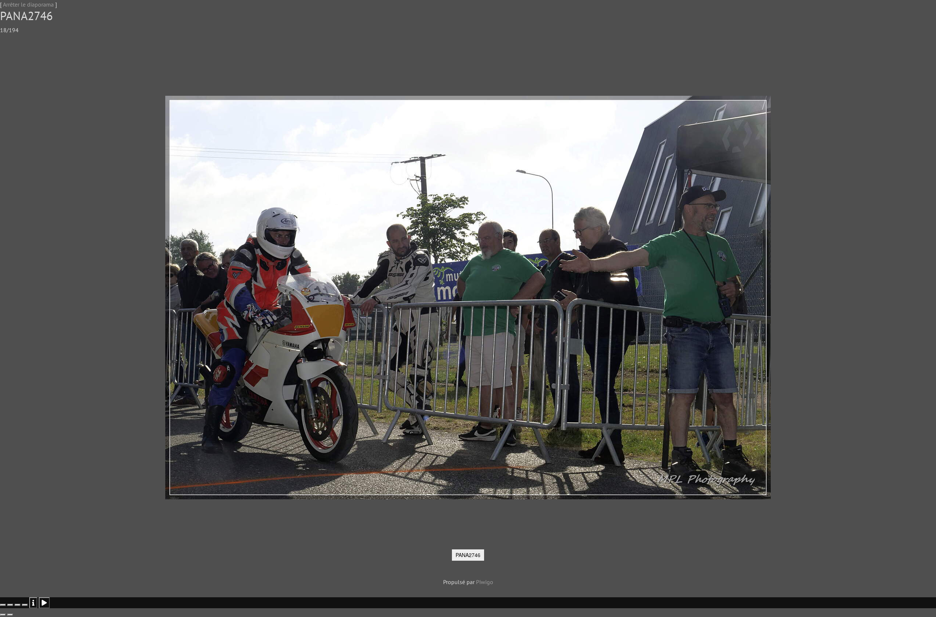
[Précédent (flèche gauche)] (3, 615)
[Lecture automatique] (44, 602)
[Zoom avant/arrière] (25, 605)
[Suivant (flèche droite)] (10, 615)
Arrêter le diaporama (28, 4)
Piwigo (484, 582)
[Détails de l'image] (33, 602)
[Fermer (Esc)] (3, 605)
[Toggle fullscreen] (17, 605)
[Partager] (10, 605)
